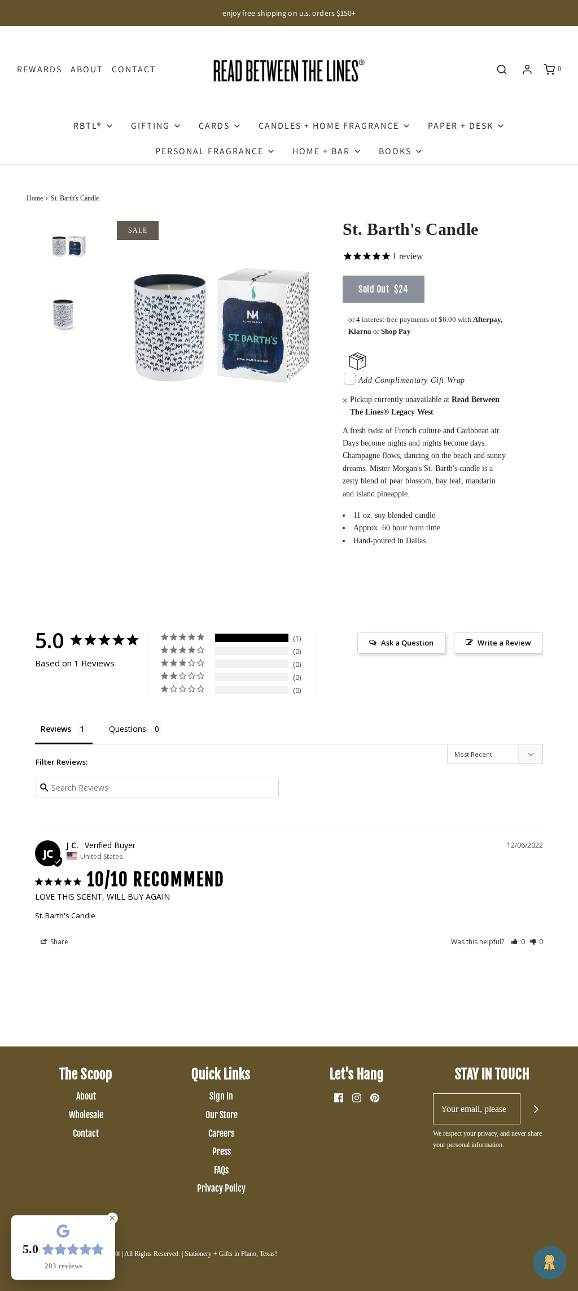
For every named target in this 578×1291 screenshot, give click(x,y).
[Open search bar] (502, 69)
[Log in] (527, 69)
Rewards (39, 69)
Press (221, 1151)
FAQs (221, 1170)
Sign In (221, 1096)
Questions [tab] (127, 728)
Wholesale (86, 1114)
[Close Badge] (112, 1218)
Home (35, 198)
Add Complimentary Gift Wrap (411, 380)
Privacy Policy (221, 1188)
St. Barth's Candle (65, 915)
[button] (69, 263)
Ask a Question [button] (407, 643)
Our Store (221, 1114)
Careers (221, 1133)
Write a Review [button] (504, 643)
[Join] (535, 1108)
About (87, 69)
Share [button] (58, 942)
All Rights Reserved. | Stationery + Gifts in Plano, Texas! (200, 1254)
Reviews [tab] (56, 728)
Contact (134, 69)
